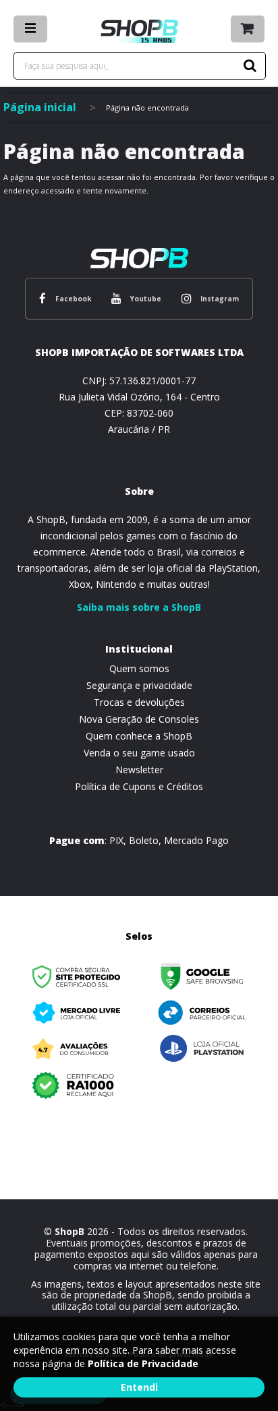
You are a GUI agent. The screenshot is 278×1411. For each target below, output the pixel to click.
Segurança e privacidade (139, 685)
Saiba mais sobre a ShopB (139, 607)
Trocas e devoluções (139, 702)
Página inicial (39, 107)
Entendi (139, 1387)
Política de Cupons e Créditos (139, 786)
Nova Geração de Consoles (139, 719)
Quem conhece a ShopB (139, 735)
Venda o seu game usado (139, 752)
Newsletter (139, 769)
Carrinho (248, 29)
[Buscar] (247, 66)
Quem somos (139, 668)
